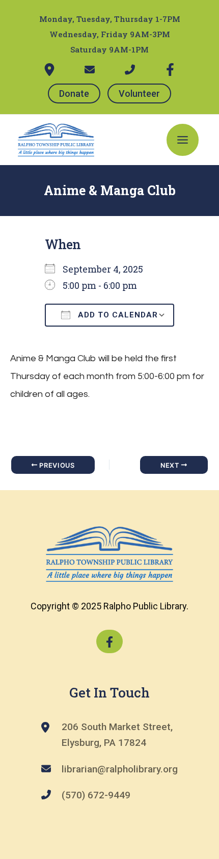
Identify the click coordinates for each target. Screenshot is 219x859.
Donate (74, 93)
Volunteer (139, 93)
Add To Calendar (116, 314)
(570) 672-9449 (96, 795)
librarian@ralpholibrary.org (120, 769)
